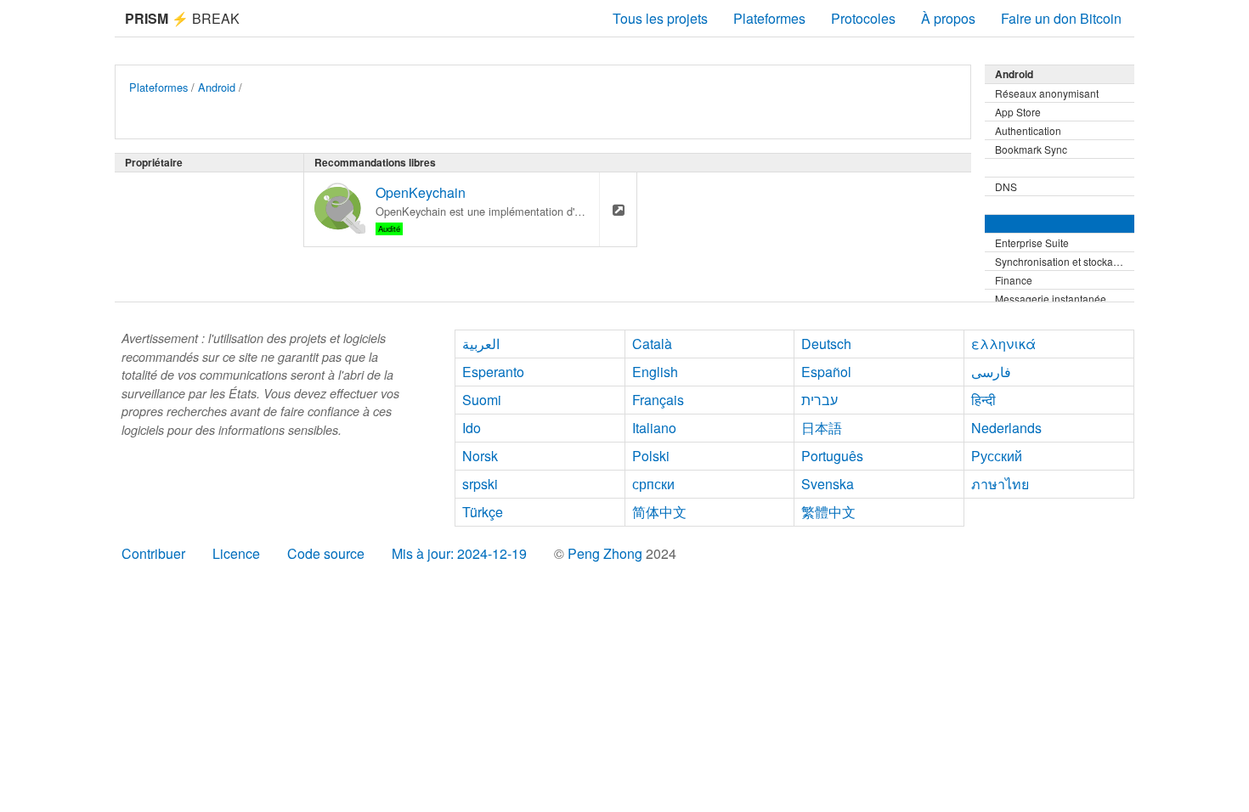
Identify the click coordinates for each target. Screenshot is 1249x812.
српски (653, 483)
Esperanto (493, 371)
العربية (481, 343)
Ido (471, 427)
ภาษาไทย (1000, 483)
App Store (1018, 111)
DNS (1006, 186)
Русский (996, 455)
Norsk (480, 455)
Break (182, 18)
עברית (819, 399)
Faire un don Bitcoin (1061, 18)
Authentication (1028, 130)
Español (826, 371)
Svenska (827, 483)
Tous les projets (660, 18)
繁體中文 (828, 512)
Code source (326, 553)
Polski (651, 455)
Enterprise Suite (1032, 242)
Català (652, 343)
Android (216, 87)
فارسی (991, 371)
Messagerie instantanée (1050, 298)
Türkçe (482, 512)
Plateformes (769, 18)
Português (832, 455)
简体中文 (659, 512)
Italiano (654, 427)
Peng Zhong (607, 553)
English (655, 371)
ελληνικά (1003, 343)
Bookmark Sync (1031, 149)
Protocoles (863, 18)
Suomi (481, 399)
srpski (480, 483)
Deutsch (826, 343)
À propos (948, 18)
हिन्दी (983, 399)
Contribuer (153, 553)
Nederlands (1006, 427)
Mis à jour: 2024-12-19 (459, 553)
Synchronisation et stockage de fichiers (1064, 261)
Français (658, 399)
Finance (1013, 280)
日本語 (821, 427)
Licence (236, 553)
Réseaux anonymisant (1047, 93)
